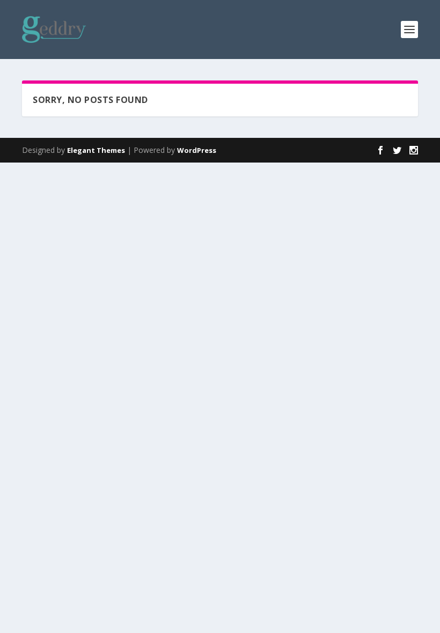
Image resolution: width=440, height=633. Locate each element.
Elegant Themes (96, 150)
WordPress (196, 150)
